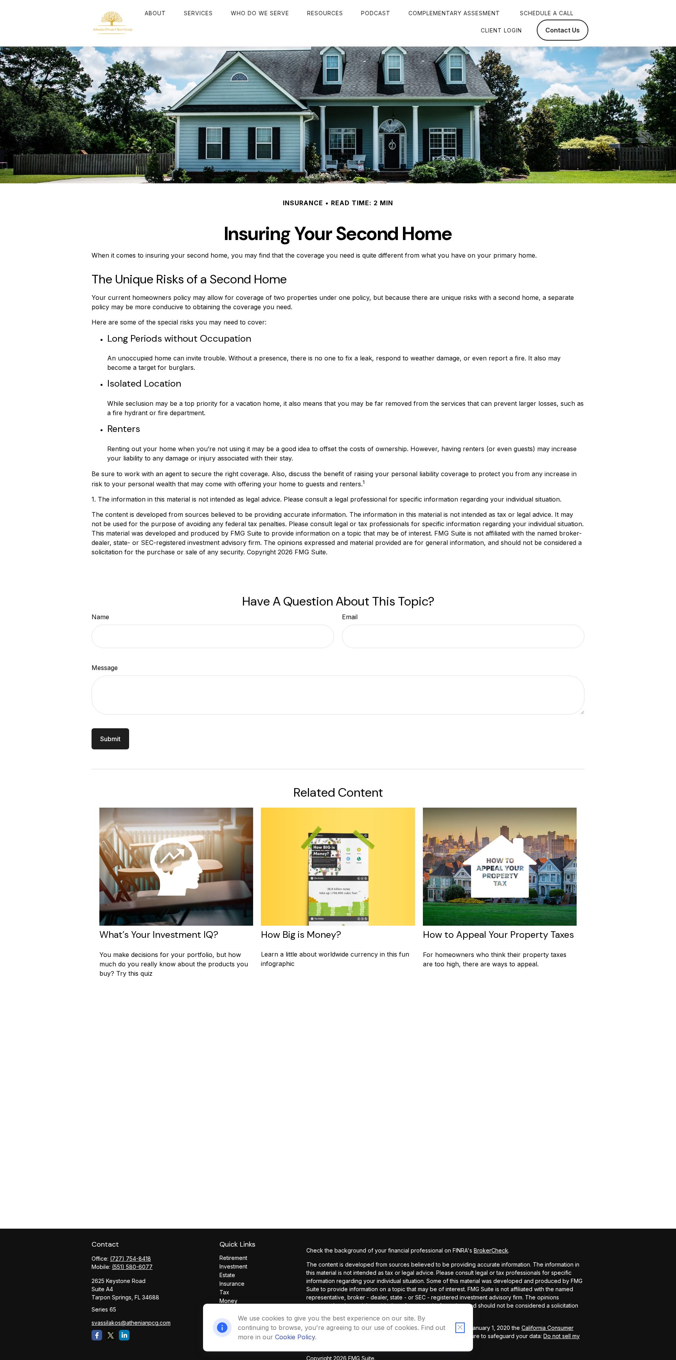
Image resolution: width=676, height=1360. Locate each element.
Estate (227, 1275)
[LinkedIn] (124, 1335)
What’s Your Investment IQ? (158, 934)
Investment (233, 1266)
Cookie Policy (295, 1337)
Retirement (233, 1257)
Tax (224, 1292)
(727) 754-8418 (130, 1258)
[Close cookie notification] (460, 1327)
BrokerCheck (491, 1250)
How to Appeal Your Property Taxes (498, 934)
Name (100, 617)
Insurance (232, 1283)
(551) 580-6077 (132, 1266)
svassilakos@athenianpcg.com (131, 1322)
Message (105, 668)
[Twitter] (110, 1335)
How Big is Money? (301, 934)
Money (228, 1300)
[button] (155, 13)
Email (350, 617)
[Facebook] (97, 1335)
